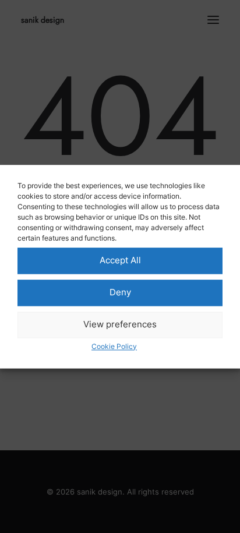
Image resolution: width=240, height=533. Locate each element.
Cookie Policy (114, 346)
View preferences (120, 324)
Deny (120, 292)
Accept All (120, 260)
